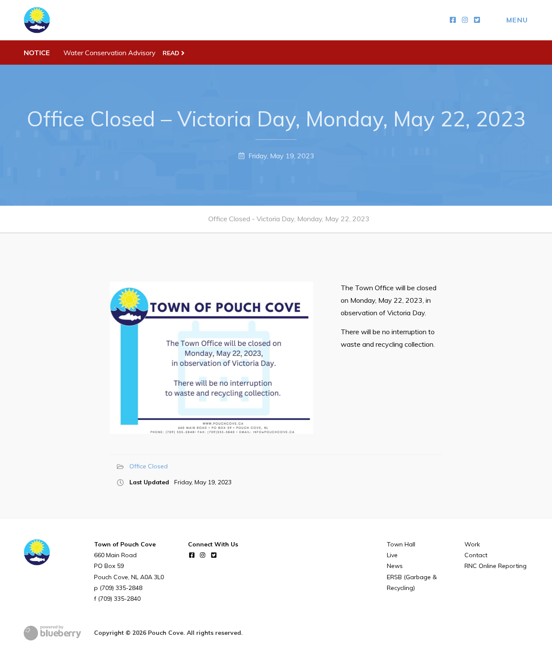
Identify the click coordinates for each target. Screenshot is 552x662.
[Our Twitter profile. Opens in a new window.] (477, 20)
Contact (475, 555)
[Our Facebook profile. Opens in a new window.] (452, 20)
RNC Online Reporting (495, 566)
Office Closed (148, 466)
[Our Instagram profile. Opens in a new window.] (465, 20)
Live (392, 555)
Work (472, 544)
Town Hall (401, 544)
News (395, 566)
